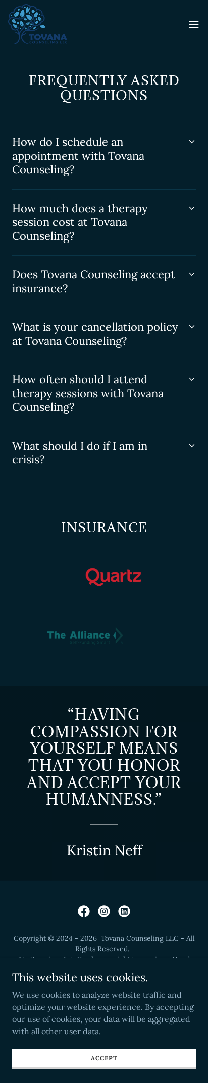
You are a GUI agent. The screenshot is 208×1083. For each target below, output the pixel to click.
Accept (104, 1058)
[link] (37, 24)
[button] (194, 24)
